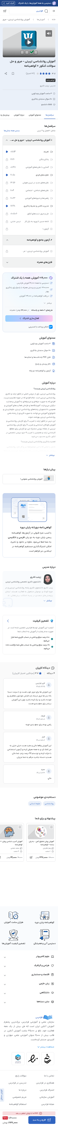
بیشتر (49, 303)
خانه (53, 19)
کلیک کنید (10, 3)
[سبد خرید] (4, 11)
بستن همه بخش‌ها (12, 130)
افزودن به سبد (39, 1119)
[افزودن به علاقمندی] (51, 827)
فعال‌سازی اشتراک (31, 318)
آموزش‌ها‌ (41, 19)
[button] (29, 11)
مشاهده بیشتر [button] (47, 1046)
